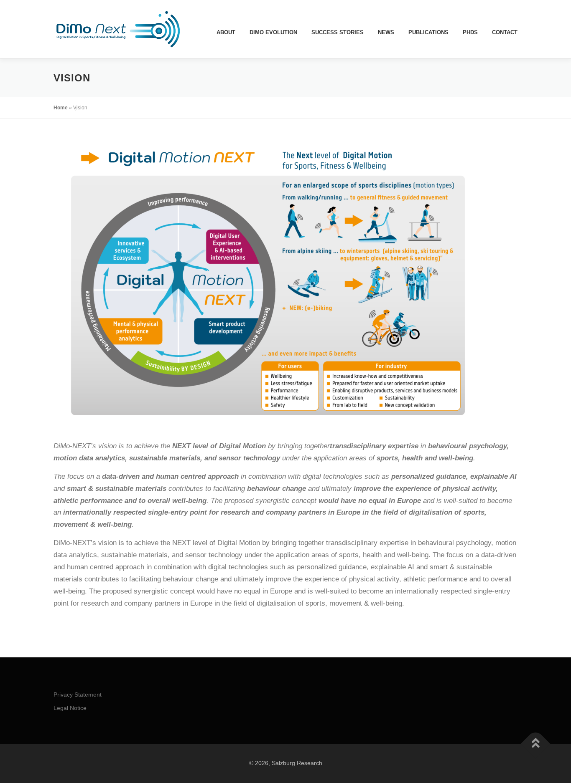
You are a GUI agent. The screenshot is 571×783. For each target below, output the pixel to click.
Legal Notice (70, 708)
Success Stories (337, 32)
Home (61, 108)
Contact (504, 32)
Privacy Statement (78, 694)
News (386, 32)
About (226, 32)
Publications (428, 32)
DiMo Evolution (273, 32)
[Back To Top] (536, 744)
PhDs (470, 32)
